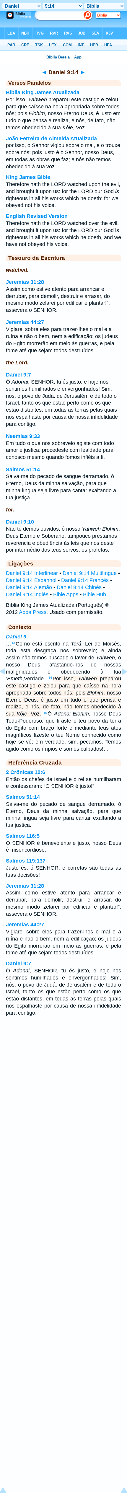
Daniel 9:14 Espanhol (31, 580)
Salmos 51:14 (23, 469)
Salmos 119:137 (25, 861)
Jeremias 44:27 (25, 322)
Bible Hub (94, 594)
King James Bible (28, 177)
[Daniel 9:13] (7, 685)
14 (50, 677)
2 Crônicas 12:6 (25, 772)
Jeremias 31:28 (25, 282)
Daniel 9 (16, 637)
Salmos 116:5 (23, 836)
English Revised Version (37, 216)
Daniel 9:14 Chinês (79, 587)
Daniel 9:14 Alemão (29, 587)
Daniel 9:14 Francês (85, 580)
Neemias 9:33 (23, 436)
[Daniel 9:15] (119, 685)
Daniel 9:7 (18, 375)
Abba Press (32, 612)
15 (45, 713)
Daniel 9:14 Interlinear (32, 573)
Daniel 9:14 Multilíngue (90, 573)
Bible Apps (65, 594)
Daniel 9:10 (20, 522)
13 (13, 643)
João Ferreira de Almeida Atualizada (51, 138)
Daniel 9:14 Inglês (27, 594)
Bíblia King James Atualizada (42, 92)
